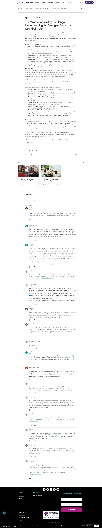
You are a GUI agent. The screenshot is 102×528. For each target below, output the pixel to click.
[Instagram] (51, 489)
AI (39, 139)
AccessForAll (28, 139)
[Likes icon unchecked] (29, 222)
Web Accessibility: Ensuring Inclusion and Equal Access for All (51, 180)
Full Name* (63, 497)
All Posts (20, 8)
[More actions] (76, 18)
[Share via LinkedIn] (32, 150)
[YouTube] (57, 489)
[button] (82, 8)
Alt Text (69, 139)
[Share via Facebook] (26, 150)
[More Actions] (76, 208)
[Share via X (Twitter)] (29, 150)
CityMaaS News (28, 8)
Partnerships (38, 8)
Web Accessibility (62, 139)
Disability (35, 139)
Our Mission (64, 8)
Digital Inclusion (29, 142)
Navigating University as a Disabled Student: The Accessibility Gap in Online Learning (27, 180)
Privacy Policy (16, 526)
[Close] (100, 525)
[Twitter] (44, 489)
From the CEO (55, 8)
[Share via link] (36, 150)
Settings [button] (83, 525)
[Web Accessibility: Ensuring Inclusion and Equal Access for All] (51, 171)
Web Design (54, 139)
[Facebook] (47, 489)
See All (82, 162)
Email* (62, 502)
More (71, 8)
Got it (96, 525)
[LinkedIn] (54, 489)
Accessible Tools (46, 139)
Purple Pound (46, 8)
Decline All (89, 525)
